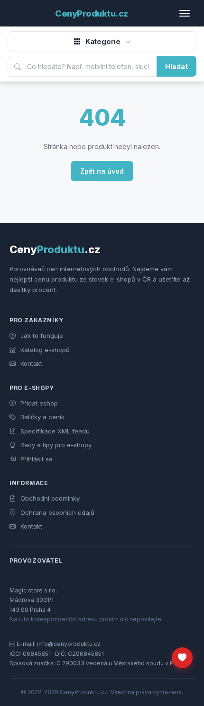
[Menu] (187, 13)
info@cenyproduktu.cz (69, 643)
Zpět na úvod (102, 171)
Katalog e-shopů (44, 349)
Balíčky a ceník (42, 417)
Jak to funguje (41, 335)
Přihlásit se (36, 459)
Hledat (176, 66)
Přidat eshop (38, 403)
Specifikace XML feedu (54, 431)
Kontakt (30, 363)
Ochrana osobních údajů (56, 512)
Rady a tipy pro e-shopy (55, 445)
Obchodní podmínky (49, 498)
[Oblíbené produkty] (182, 657)
